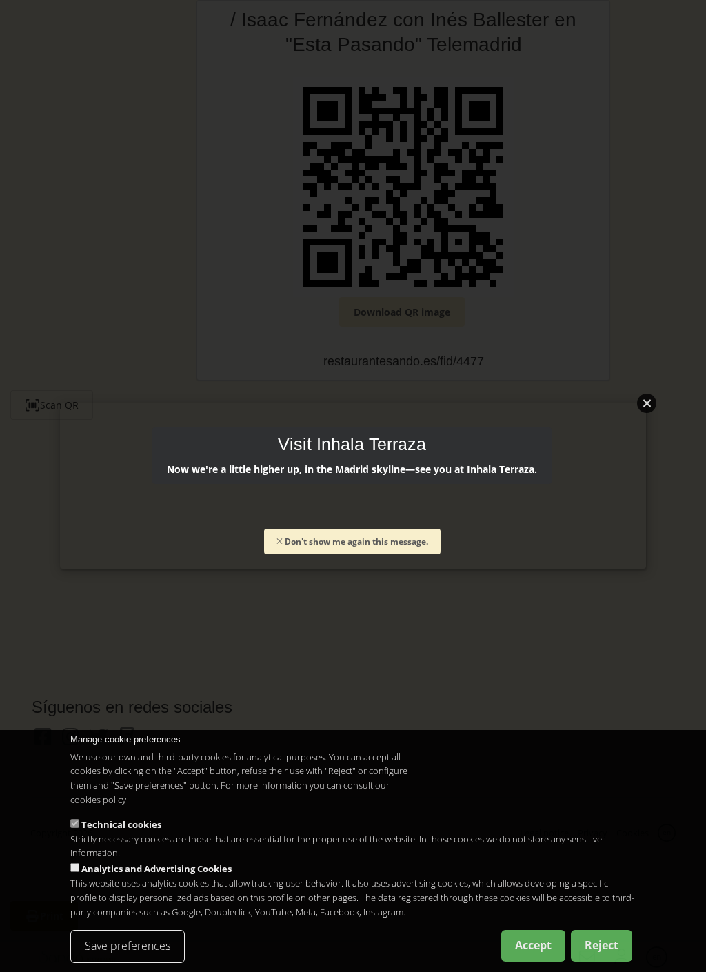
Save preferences (127, 945)
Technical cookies (121, 824)
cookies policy (98, 799)
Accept (533, 945)
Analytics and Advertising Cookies (156, 868)
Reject (601, 945)
